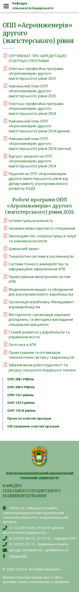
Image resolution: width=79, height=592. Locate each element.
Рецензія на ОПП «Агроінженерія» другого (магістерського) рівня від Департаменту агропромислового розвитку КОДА (38, 181)
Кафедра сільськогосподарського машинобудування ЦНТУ (33, 8)
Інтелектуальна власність (31, 220)
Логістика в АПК (22, 344)
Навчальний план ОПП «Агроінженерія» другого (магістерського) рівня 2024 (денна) (39, 126)
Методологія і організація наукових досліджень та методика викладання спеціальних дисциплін (41, 319)
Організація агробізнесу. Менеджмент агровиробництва (41, 304)
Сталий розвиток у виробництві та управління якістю (39, 334)
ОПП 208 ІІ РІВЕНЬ (21, 387)
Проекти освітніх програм (29, 418)
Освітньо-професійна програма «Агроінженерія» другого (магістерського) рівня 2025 (36, 73)
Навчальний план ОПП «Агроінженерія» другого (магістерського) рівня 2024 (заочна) (40, 143)
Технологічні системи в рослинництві (41, 256)
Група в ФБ (18, 556)
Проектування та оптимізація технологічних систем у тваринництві (41, 355)
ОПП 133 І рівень (20, 395)
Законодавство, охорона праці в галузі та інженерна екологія (42, 238)
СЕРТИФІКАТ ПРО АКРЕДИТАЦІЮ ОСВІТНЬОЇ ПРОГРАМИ (37, 58)
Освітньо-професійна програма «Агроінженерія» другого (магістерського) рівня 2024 (36, 108)
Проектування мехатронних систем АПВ (39, 279)
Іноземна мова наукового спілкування (42, 228)
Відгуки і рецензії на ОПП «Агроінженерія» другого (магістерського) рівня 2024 (32, 161)
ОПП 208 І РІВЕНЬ (20, 379)
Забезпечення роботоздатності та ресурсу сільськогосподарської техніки (42, 367)
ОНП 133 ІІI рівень (21, 410)
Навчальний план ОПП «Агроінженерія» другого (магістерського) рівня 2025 (32, 91)
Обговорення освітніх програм (33, 426)
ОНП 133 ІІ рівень (21, 403)
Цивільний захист (24, 248)
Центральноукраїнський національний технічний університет (39, 475)
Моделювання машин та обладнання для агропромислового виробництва (41, 292)
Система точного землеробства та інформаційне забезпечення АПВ (38, 266)
